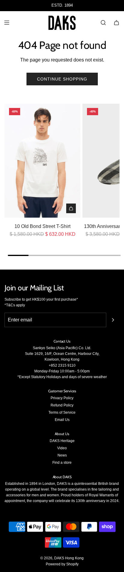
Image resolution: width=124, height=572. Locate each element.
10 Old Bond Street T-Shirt (42, 226)
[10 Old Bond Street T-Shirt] (42, 160)
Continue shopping (62, 79)
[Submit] (112, 320)
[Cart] (116, 22)
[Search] (103, 22)
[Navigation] (6, 22)
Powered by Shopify (62, 564)
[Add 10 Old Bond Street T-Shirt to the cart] (71, 208)
